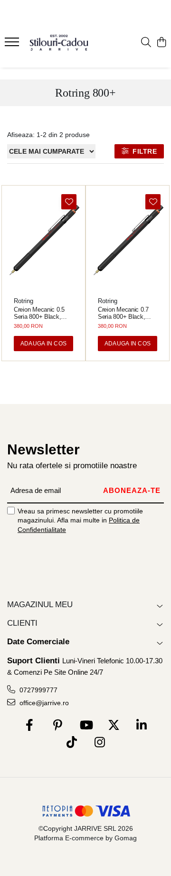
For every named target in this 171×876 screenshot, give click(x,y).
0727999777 (37, 690)
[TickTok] (71, 742)
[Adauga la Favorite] (68, 201)
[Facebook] (29, 725)
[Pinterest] (57, 725)
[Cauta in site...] (146, 43)
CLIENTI (22, 623)
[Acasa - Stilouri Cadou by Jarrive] (59, 43)
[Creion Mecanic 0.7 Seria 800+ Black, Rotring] (127, 240)
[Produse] (13, 45)
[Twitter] (113, 725)
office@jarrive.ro (43, 703)
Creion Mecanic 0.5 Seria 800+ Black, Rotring (39, 313)
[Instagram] (99, 742)
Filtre (143, 151)
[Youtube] (85, 725)
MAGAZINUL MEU (40, 604)
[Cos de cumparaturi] (161, 43)
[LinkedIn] (141, 725)
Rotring (23, 301)
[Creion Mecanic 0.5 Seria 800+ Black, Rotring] (43, 240)
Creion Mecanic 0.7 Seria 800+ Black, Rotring (123, 313)
